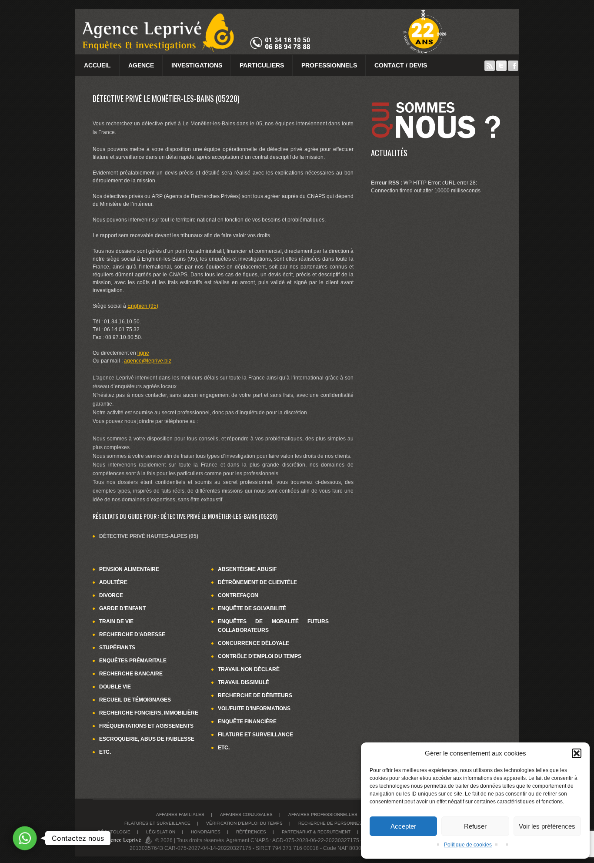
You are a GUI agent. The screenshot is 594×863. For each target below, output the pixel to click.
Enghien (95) (142, 306)
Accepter (403, 826)
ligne (143, 353)
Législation (160, 831)
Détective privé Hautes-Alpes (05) (148, 536)
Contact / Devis (400, 65)
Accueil (97, 65)
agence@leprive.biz (147, 361)
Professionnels (329, 65)
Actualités (389, 152)
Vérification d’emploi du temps (244, 823)
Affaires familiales (180, 814)
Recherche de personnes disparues (343, 823)
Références (251, 831)
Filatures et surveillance (157, 823)
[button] (576, 753)
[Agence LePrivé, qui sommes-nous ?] (436, 98)
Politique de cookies (468, 845)
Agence (141, 65)
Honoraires (205, 831)
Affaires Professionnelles (322, 814)
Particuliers (262, 65)
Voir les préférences (547, 826)
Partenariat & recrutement (316, 831)
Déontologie (114, 831)
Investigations (196, 65)
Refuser (475, 826)
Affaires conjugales (246, 814)
